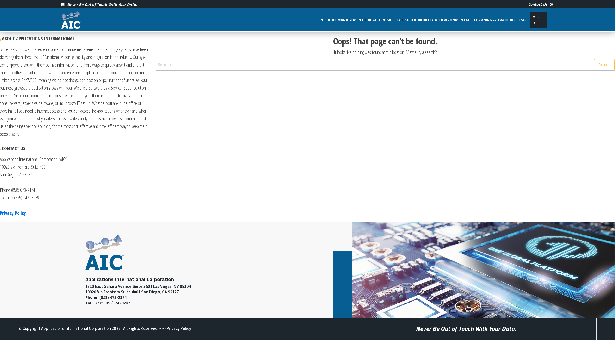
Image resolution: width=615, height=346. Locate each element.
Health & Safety (384, 20)
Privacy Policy (179, 329)
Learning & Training (494, 20)
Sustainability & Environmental (437, 20)
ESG (522, 20)
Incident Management (342, 20)
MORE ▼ (537, 20)
